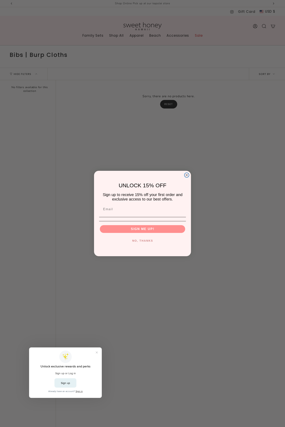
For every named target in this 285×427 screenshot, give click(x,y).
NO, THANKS (142, 240)
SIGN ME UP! (142, 229)
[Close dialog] (186, 175)
